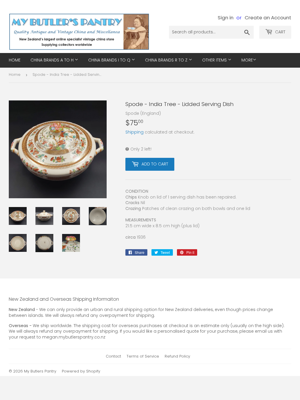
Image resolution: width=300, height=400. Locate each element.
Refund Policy (177, 356)
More (247, 60)
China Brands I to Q (110, 60)
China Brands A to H (52, 60)
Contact (113, 356)
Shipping (134, 132)
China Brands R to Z (167, 60)
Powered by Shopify (81, 371)
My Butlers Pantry (40, 371)
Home (15, 74)
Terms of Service (143, 356)
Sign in (225, 17)
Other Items (215, 60)
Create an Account (268, 17)
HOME (15, 60)
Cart (279, 32)
